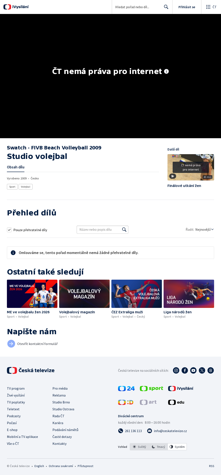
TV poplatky (16, 402)
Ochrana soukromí (61, 466)
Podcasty (14, 416)
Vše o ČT (13, 443)
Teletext (13, 409)
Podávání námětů (65, 430)
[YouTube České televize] (193, 370)
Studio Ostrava (63, 409)
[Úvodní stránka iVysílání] (19, 6)
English (39, 466)
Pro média (60, 388)
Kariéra (57, 423)
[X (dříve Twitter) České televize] (202, 370)
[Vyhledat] (124, 229)
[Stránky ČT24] (126, 390)
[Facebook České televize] (184, 370)
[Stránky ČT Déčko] (125, 403)
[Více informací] (166, 72)
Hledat (166, 7)
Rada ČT (58, 416)
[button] (190, 168)
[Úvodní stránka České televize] (31, 370)
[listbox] (158, 446)
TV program (16, 388)
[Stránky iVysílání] (180, 390)
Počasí (12, 423)
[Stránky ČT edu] (176, 403)
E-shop (12, 430)
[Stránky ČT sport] (151, 390)
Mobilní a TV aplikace (22, 436)
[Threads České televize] (210, 370)
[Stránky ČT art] (148, 403)
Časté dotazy (62, 436)
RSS (211, 466)
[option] (139, 447)
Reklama (59, 395)
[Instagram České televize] (176, 370)
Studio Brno (61, 402)
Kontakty (59, 443)
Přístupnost (85, 466)
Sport (12, 186)
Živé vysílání (16, 395)
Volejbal (25, 186)
